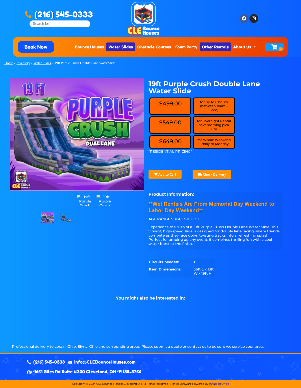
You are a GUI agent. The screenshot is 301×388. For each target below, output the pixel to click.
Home (8, 63)
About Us (242, 46)
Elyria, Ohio (88, 346)
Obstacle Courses (154, 46)
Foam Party (186, 46)
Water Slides (120, 46)
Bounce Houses (89, 46)
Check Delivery (214, 174)
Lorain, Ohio (65, 346)
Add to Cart (167, 174)
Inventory (23, 63)
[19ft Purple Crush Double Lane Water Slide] (47, 217)
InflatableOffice (219, 383)
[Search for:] (60, 24)
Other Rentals (215, 46)
